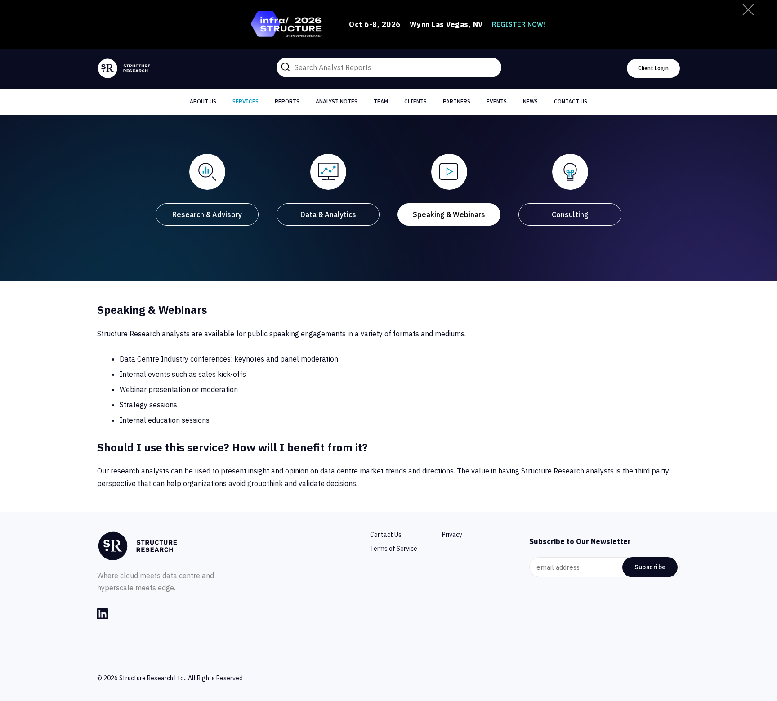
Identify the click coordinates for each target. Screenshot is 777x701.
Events (497, 101)
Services (245, 101)
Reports (287, 101)
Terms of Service (393, 549)
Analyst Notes (336, 101)
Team (381, 101)
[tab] (207, 190)
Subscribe (650, 567)
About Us (203, 101)
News (530, 101)
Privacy (452, 535)
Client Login (653, 68)
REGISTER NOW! (518, 24)
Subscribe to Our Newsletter (580, 541)
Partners (456, 101)
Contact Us (570, 101)
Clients (415, 101)
